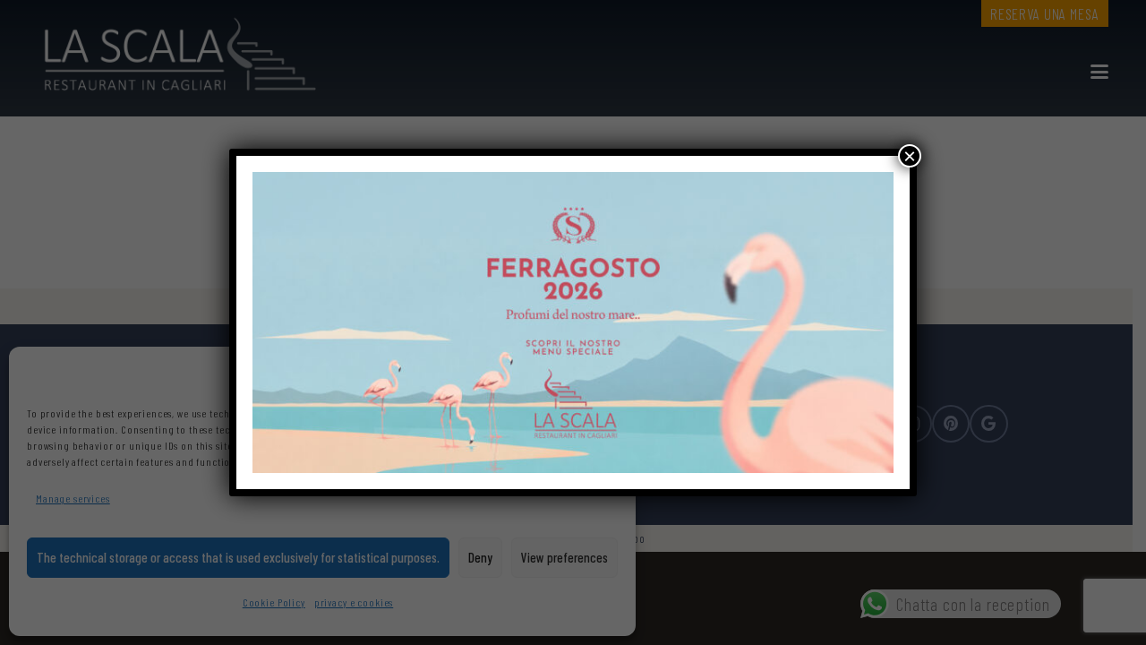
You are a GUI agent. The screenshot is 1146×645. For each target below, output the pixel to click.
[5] (573, 322)
